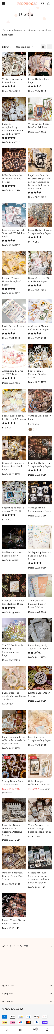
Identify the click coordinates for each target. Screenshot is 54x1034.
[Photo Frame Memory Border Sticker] (40, 356)
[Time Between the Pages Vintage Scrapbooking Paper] (40, 810)
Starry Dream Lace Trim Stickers (12, 783)
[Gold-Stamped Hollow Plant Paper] (40, 766)
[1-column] (43, 46)
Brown (30, 429)
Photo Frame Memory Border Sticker (37, 374)
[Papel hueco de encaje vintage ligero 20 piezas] (14, 678)
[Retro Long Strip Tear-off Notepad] (40, 630)
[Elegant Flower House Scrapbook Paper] (14, 263)
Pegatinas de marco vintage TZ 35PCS (13, 509)
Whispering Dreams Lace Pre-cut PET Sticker (39, 555)
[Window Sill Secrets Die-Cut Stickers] (40, 109)
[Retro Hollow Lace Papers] (40, 64)
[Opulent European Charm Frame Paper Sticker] (14, 857)
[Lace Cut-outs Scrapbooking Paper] (40, 722)
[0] (49, 3)
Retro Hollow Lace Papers (38, 81)
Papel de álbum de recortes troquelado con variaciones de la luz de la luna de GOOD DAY (39, 182)
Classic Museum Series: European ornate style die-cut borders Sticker (39, 877)
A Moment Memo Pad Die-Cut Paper (38, 328)
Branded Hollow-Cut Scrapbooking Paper (40, 465)
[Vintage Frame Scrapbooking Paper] (40, 492)
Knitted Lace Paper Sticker (39, 694)
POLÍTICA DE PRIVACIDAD (16, 1022)
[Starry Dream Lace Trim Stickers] (14, 766)
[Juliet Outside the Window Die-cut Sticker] (14, 160)
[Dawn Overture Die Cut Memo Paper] (40, 263)
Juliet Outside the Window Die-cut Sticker (12, 178)
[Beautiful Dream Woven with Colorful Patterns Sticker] (14, 810)
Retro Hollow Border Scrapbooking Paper (40, 232)
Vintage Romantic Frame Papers (12, 81)
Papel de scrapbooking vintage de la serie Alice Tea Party (12, 129)
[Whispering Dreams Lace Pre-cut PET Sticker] (40, 537)
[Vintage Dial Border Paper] (40, 400)
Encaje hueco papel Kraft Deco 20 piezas (14, 417)
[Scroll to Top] (49, 1019)
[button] (9, 86)
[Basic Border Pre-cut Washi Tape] (14, 311)
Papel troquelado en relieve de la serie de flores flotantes (14, 740)
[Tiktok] (38, 1008)
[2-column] (49, 46)
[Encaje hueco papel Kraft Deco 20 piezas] (14, 400)
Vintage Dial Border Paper (39, 417)
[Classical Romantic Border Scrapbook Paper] (14, 448)
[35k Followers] (22, 1008)
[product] (7, 1030)
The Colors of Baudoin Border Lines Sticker (37, 604)
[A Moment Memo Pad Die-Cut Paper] (40, 311)
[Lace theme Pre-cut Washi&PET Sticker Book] (14, 215)
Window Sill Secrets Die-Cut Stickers (40, 126)
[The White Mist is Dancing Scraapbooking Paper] (14, 630)
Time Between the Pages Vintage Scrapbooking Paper (39, 828)
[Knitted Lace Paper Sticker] (40, 678)
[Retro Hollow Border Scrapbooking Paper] (40, 215)
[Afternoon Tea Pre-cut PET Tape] (14, 356)
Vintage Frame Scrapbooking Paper (39, 509)
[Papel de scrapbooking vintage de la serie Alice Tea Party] (14, 109)
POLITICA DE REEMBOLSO (16, 1017)
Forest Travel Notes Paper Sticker (13, 922)
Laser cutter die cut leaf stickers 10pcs (13, 602)
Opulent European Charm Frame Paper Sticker (13, 876)
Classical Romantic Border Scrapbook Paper (13, 466)
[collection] (20, 1029)
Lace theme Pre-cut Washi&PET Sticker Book (13, 233)
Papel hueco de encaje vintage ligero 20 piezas (14, 696)
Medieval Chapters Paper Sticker (13, 554)
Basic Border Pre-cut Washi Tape (14, 328)
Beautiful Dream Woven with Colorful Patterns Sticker (12, 830)
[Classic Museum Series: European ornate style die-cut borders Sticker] (40, 857)
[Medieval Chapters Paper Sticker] (14, 537)
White (35, 429)
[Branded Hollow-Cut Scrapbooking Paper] (40, 448)
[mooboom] (27, 3)
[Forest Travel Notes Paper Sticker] (14, 905)
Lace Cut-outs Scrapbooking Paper (39, 739)
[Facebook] (13, 1008)
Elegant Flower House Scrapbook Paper (12, 281)
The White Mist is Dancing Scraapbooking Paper (12, 650)
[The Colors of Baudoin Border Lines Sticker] (40, 585)
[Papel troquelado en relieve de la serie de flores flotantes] (14, 722)
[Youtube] (30, 1008)
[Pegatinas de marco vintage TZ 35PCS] (14, 492)
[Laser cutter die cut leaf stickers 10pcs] (14, 585)
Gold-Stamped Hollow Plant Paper (39, 783)
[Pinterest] (5, 1008)
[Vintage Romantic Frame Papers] (14, 64)
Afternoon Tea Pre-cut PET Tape (13, 372)
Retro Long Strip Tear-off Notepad (38, 647)
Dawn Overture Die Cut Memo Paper (39, 280)
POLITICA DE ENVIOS (14, 1012)
